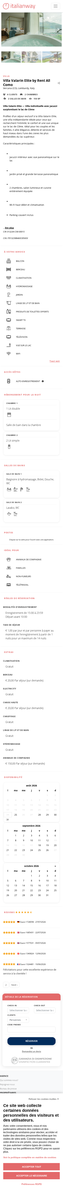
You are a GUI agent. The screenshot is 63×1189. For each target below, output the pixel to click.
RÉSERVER (32, 1041)
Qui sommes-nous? (9, 1080)
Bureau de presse (8, 1088)
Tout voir (55, 361)
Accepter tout (31, 1166)
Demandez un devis (31, 1051)
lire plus (9, 227)
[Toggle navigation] (55, 6)
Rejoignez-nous (7, 1084)
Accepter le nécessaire (31, 1175)
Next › (14, 984)
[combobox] (18, 1020)
